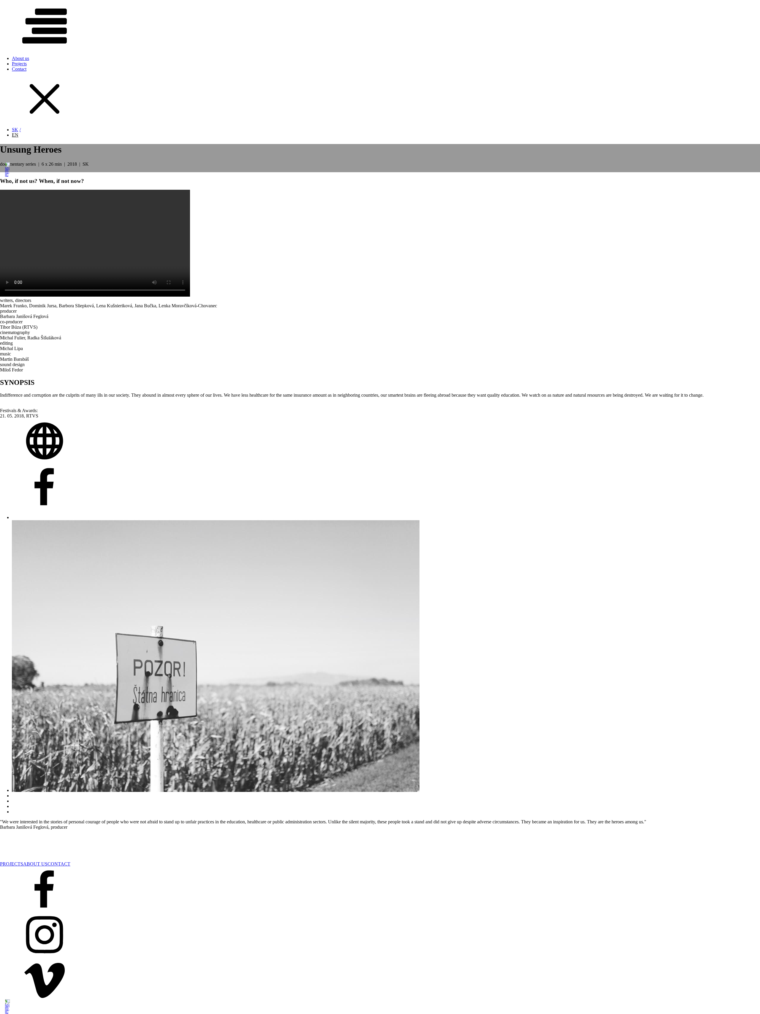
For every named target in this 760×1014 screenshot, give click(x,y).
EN (15, 134)
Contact (19, 69)
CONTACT (59, 863)
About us (20, 58)
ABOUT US (35, 863)
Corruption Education (20, 853)
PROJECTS (11, 863)
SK (15, 129)
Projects (19, 63)
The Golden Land (40, 845)
